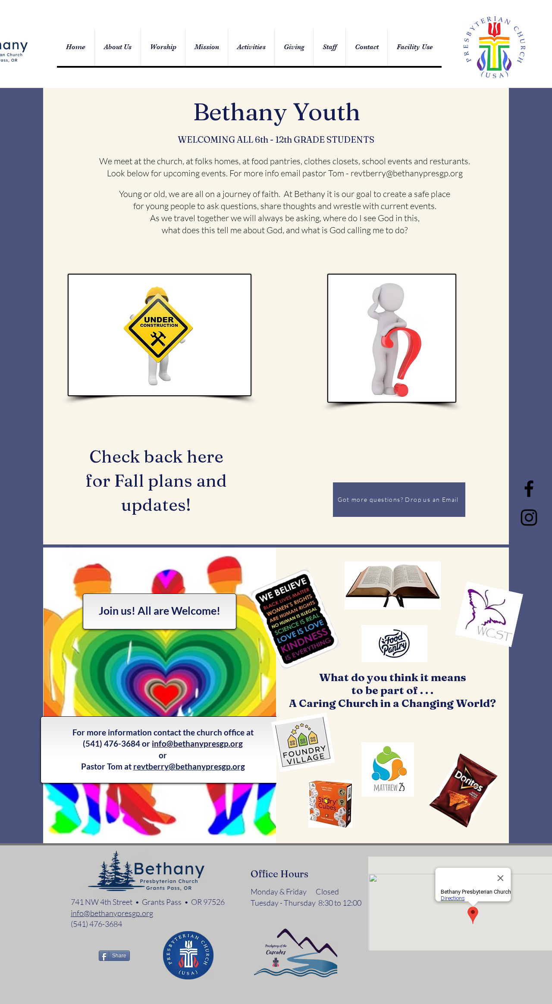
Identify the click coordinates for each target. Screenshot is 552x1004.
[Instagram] (529, 518)
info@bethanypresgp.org (197, 743)
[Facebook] (529, 489)
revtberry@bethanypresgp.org (407, 173)
